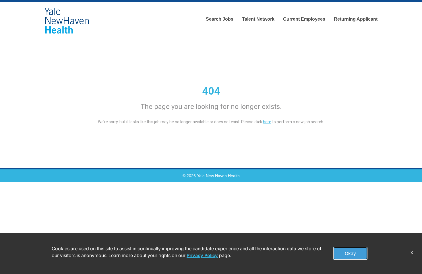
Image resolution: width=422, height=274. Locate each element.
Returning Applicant (356, 19)
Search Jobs (219, 19)
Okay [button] (350, 253)
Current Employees (304, 19)
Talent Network (258, 19)
